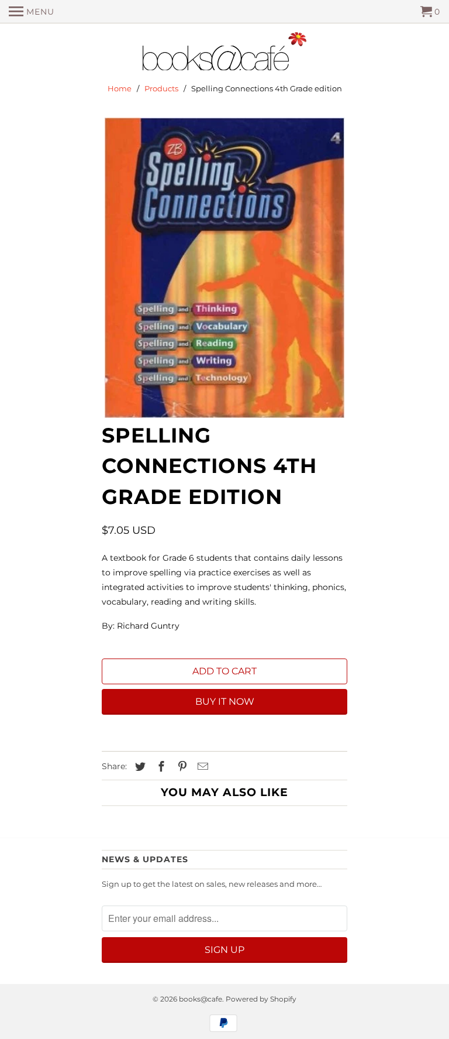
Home (120, 88)
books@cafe (200, 999)
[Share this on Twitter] (138, 766)
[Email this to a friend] (201, 766)
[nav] (31, 11)
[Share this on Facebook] (159, 766)
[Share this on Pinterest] (180, 766)
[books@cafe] (224, 54)
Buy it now (224, 701)
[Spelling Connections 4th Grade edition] (224, 268)
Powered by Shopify (261, 999)
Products (161, 88)
